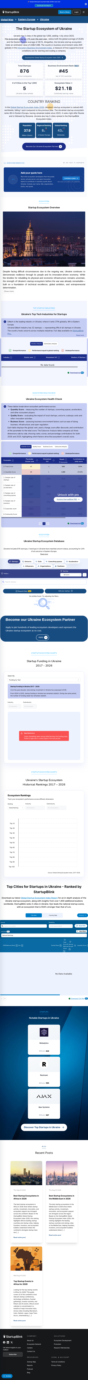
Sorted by (52, 922)
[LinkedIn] (8, 1342)
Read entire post (20, 1237)
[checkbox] (63, 462)
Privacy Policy (56, 1365)
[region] (44, 601)
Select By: (11, 676)
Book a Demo (65, 12)
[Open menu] (83, 12)
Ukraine (44, 19)
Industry (7, 357)
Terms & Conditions (58, 1362)
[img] (71, 83)
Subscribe (13, 1354)
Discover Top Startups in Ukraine (42, 1127)
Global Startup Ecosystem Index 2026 (27, 107)
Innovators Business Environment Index (34, 48)
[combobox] (71, 574)
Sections (8, 1376)
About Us (30, 1340)
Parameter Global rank (31, 460)
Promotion (57, 1344)
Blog (28, 1372)
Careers (30, 1348)
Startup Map (31, 1362)
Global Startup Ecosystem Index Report (39, 898)
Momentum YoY (52, 357)
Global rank (29, 357)
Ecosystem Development (62, 1340)
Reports (30, 1365)
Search (3, 922)
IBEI (76, 66)
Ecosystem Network (34, 1344)
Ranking (10, 804)
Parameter (8, 460)
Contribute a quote (70, 178)
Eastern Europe (26, 19)
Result (63, 459)
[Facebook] (4, 1342)
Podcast (30, 1369)
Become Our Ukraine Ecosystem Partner (42, 146)
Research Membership (62, 1348)
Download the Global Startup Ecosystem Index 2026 (42, 57)
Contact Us (31, 1351)
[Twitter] (12, 1342)
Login (76, 12)
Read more (80, 335)
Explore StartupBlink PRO (67, 499)
